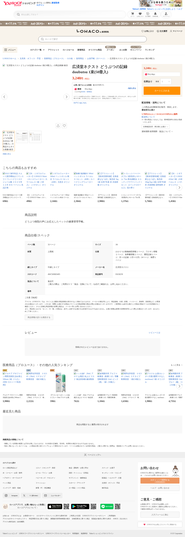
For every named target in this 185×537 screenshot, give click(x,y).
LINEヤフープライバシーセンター (58, 533)
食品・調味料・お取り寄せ (78, 468)
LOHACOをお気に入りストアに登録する (161, 524)
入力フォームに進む (159, 515)
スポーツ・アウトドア (77, 483)
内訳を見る (132, 88)
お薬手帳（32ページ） (96, 58)
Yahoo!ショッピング (10, 533)
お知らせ (6, 516)
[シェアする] (58, 125)
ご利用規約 (112, 516)
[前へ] (4, 97)
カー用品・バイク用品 (77, 488)
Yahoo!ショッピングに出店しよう (161, 9)
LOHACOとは (16, 516)
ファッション (41, 483)
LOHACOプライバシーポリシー (94, 516)
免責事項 (84, 533)
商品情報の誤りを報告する (39, 317)
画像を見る (7, 154)
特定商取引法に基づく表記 (38, 519)
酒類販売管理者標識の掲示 (60, 519)
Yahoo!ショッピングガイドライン (101, 533)
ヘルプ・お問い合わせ (159, 488)
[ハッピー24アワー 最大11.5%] (92, 23)
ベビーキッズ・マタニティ (45, 478)
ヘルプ (179, 9)
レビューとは (154, 333)
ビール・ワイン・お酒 (44, 473)
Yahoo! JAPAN (139, 9)
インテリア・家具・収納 (12, 488)
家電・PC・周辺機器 (43, 488)
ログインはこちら (80, 103)
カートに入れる (162, 91)
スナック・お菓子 (108, 468)
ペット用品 (7, 483)
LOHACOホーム (9, 58)
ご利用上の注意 (75, 516)
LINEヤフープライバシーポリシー (31, 533)
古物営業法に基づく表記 (81, 519)
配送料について (148, 117)
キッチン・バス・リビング (111, 473)
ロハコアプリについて (26, 508)
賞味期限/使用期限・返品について (156, 131)
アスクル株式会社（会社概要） (14, 522)
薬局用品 (80, 58)
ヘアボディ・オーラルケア (12, 478)
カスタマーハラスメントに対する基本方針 (51, 516)
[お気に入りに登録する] (64, 125)
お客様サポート (29, 516)
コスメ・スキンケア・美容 (45, 468)
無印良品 (105, 488)
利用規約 (75, 533)
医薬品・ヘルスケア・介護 (111, 478)
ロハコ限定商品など (10, 468)
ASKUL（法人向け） (120, 519)
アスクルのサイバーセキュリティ (15, 519)
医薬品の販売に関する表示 (101, 519)
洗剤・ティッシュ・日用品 (78, 473)
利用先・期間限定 (86, 91)
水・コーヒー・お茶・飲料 (12, 473)
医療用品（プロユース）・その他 (58, 58)
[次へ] (66, 97)
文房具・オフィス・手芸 (30, 58)
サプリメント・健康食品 (78, 478)
